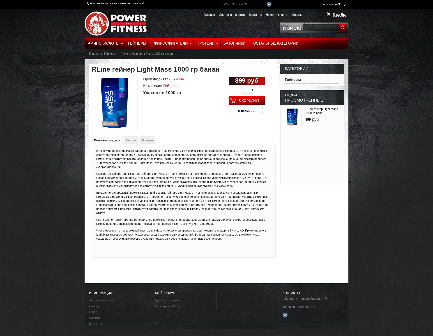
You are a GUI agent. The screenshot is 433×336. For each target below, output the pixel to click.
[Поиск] (342, 27)
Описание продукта (107, 140)
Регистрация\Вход (167, 306)
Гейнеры (109, 53)
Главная (94, 53)
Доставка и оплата (102, 300)
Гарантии (95, 318)
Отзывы (147, 140)
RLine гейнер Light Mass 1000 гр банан (146, 53)
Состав (131, 140)
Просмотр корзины (167, 300)
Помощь (94, 306)
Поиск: (292, 28)
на (339, 14)
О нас (93, 312)
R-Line (178, 79)
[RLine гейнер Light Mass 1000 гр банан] (292, 117)
